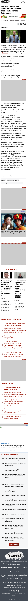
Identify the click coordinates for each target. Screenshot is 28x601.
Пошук (24, 2)
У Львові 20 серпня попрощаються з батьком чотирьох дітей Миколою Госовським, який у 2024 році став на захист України (14, 345)
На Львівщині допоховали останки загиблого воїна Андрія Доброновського (15, 499)
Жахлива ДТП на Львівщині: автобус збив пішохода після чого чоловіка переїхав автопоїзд (13, 402)
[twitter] (11, 591)
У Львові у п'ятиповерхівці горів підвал (15, 495)
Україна (16, 567)
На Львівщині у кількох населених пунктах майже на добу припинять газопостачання (14, 527)
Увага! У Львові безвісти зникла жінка (15, 481)
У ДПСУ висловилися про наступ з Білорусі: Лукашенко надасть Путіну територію (14, 354)
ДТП (11, 571)
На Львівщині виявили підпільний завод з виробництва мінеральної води (15, 410)
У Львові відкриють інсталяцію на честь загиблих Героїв (15, 505)
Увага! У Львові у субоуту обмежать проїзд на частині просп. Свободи (14, 485)
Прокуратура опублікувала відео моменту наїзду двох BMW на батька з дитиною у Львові (15, 330)
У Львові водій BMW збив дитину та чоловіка (12, 388)
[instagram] (14, 591)
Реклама (13, 16)
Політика (23, 567)
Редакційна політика (14, 585)
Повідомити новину (21, 2)
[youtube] (16, 591)
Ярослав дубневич (6, 183)
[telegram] (19, 591)
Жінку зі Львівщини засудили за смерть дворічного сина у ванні (15, 469)
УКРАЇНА (23, 20)
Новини (4, 567)
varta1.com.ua (4, 576)
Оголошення (19, 571)
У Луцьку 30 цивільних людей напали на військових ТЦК (15, 464)
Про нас (4, 582)
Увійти (19, 2)
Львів (10, 567)
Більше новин (14, 544)
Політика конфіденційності (12, 587)
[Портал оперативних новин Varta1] (5, 2)
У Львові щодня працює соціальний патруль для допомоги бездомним (14, 532)
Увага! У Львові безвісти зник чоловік (14, 514)
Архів (23, 587)
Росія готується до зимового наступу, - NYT (13, 337)
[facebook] (9, 591)
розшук (3, 180)
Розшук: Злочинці (14, 20)
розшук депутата (17, 183)
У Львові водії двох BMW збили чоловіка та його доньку (14, 324)
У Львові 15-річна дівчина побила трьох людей (12, 417)
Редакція (10, 582)
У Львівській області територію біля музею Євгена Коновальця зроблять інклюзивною (14, 520)
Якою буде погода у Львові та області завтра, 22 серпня (15, 490)
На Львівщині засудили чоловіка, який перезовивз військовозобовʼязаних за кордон (15, 476)
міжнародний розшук (13, 180)
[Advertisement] (13, 90)
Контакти (17, 582)
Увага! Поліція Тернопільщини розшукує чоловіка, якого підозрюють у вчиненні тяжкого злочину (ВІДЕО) (20, 289)
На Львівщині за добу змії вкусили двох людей (15, 510)
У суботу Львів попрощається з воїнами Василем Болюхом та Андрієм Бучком (15, 459)
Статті (6, 571)
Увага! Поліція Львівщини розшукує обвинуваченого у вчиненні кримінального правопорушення (6, 288)
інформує (5, 53)
